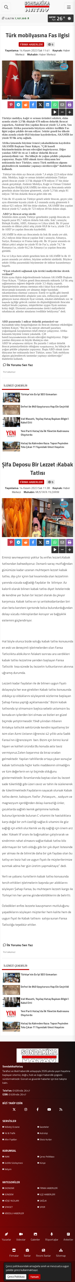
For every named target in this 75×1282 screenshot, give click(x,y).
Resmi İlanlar (43, 1255)
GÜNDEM (9, 1194)
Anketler (68, 1239)
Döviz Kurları (46, 1139)
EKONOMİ (9, 1188)
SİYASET (9, 1207)
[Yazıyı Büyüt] (69, 112)
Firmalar (14, 1255)
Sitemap (61, 1255)
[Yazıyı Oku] (54, 112)
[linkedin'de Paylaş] (47, 104)
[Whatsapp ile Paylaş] (54, 104)
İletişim (8, 1169)
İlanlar (27, 1255)
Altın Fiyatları (11, 1139)
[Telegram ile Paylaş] (18, 104)
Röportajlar (51, 1239)
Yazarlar (6, 1239)
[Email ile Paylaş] (62, 104)
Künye (43, 1163)
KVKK (7, 1156)
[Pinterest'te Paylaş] (11, 104)
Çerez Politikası (47, 1156)
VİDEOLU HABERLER (14, 1213)
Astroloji (44, 1133)
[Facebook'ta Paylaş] (32, 104)
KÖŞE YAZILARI (12, 1200)
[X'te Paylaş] (40, 104)
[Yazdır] (69, 104)
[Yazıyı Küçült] (62, 112)
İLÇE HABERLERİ (47, 1194)
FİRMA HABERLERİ (49, 1188)
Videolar (20, 1239)
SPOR (42, 1207)
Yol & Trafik (10, 1133)
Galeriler (35, 1239)
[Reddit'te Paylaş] (25, 104)
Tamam (34, 1277)
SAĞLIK (43, 1200)
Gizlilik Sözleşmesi (14, 1163)
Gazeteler (44, 1127)
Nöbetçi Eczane (12, 1127)
